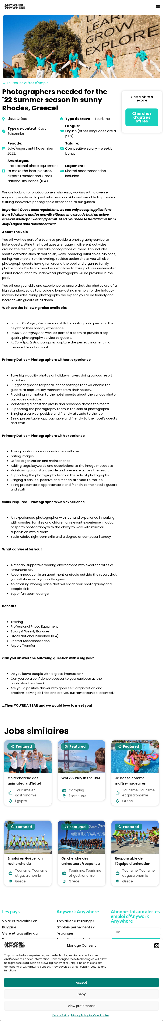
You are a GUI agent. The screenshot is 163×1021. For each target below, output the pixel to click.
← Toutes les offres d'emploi (25, 83)
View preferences (82, 1006)
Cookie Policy (60, 1015)
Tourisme (102, 118)
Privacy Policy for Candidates (90, 1015)
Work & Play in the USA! (81, 778)
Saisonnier (15, 133)
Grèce (22, 118)
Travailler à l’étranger (75, 921)
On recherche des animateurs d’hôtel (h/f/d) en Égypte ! (24, 783)
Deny (81, 994)
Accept (81, 982)
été (41, 128)
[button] (157, 945)
